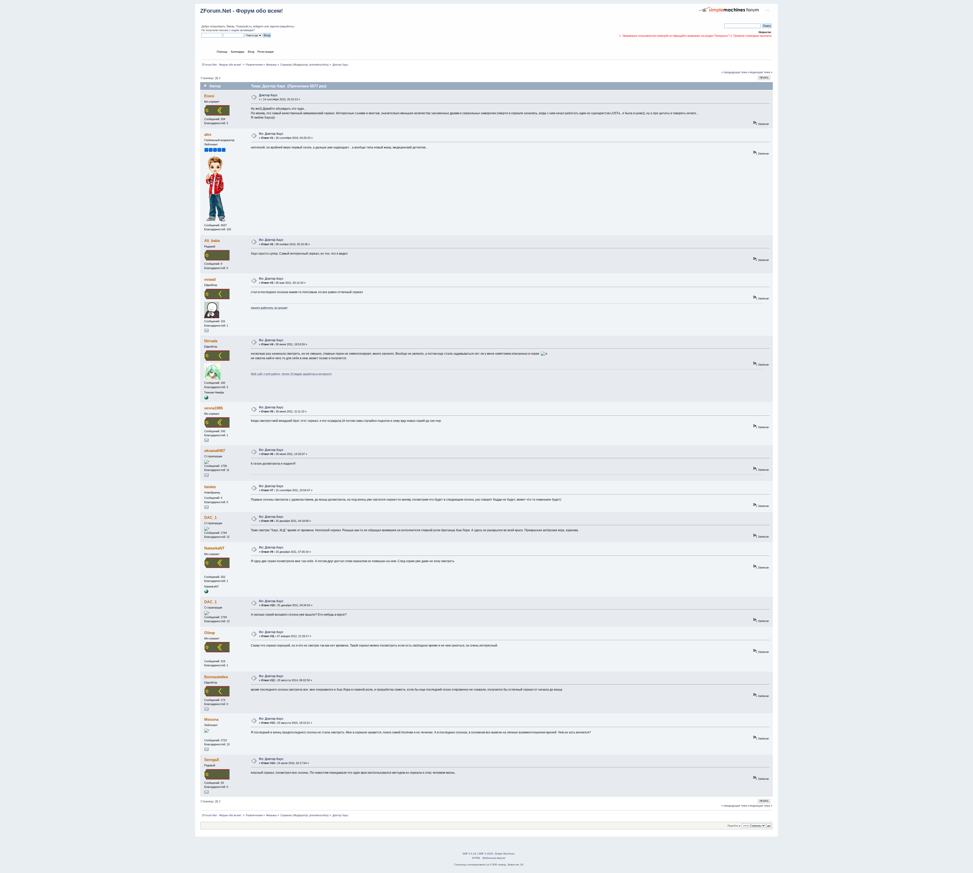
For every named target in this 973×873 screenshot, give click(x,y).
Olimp (209, 633)
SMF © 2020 (485, 853)
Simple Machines (504, 853)
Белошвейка (216, 677)
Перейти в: (734, 825)
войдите (258, 26)
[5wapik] (206, 592)
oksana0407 (214, 450)
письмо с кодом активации (236, 30)
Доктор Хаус (268, 95)
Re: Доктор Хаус (271, 134)
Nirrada (210, 341)
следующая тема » (760, 72)
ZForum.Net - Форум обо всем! (241, 11)
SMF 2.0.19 (469, 853)
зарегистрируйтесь (282, 26)
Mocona (211, 719)
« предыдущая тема (734, 72)
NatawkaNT (214, 548)
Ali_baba (212, 240)
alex (207, 134)
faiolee (210, 487)
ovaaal (210, 279)
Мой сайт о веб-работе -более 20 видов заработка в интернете (291, 373)
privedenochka (318, 64)
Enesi (209, 96)
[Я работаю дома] (206, 398)
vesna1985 (213, 408)
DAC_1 (210, 517)
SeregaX (211, 759)
